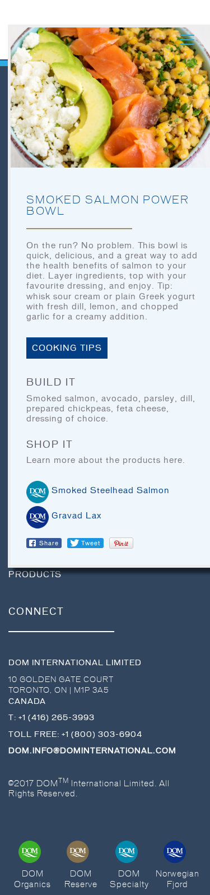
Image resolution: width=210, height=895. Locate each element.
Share (49, 543)
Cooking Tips (67, 348)
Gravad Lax (77, 515)
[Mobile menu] (187, 39)
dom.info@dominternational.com (92, 750)
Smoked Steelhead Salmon (111, 490)
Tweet (90, 543)
